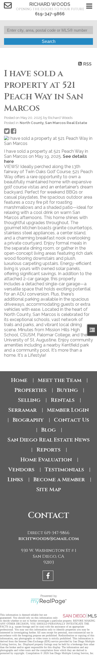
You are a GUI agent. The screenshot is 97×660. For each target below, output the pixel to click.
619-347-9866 (50, 13)
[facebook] (49, 576)
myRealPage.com (48, 601)
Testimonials (64, 469)
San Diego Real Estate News (48, 439)
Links (15, 479)
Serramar (22, 410)
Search (49, 41)
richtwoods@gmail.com (48, 539)
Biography (28, 420)
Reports (48, 449)
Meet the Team (59, 380)
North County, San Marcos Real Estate (53, 123)
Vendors (21, 469)
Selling (29, 400)
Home (19, 380)
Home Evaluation (46, 459)
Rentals (63, 400)
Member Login (68, 410)
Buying (67, 390)
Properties (30, 390)
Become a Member (59, 479)
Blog (48, 429)
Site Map (48, 489)
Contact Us (71, 420)
